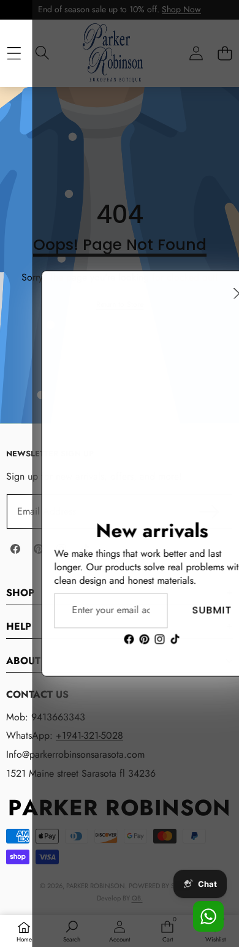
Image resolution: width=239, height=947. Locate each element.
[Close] (207, 293)
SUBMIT (180, 610)
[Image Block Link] (119, 380)
